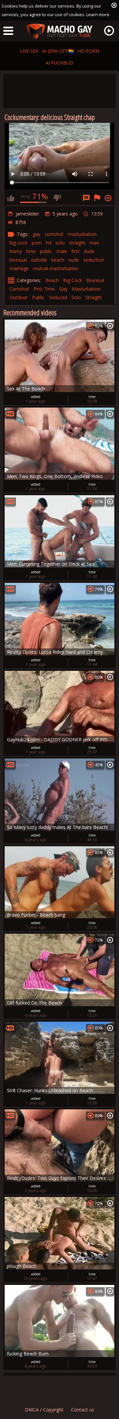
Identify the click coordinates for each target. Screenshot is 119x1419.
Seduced (58, 297)
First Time (44, 289)
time (31, 251)
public (46, 251)
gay (36, 234)
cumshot (54, 234)
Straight (93, 297)
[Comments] (86, 198)
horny (16, 251)
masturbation (82, 234)
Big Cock (72, 280)
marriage (19, 268)
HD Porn (88, 51)
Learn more (97, 14)
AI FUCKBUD (59, 63)
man (94, 243)
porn (37, 243)
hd (48, 243)
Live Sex (29, 51)
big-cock (18, 243)
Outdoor (19, 297)
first (75, 251)
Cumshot (19, 289)
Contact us (82, 1409)
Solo (76, 297)
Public (38, 297)
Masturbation (86, 289)
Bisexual (95, 280)
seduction (93, 260)
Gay (63, 289)
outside (39, 260)
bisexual (18, 260)
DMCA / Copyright (44, 1409)
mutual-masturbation (55, 268)
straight (77, 243)
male (62, 251)
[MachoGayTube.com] (59, 31)
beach (57, 260)
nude (73, 260)
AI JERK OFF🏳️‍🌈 (58, 51)
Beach (52, 280)
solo (60, 243)
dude (89, 251)
